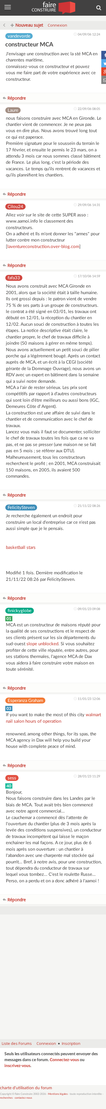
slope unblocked (42, 644)
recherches (6, 1098)
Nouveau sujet (28, 25)
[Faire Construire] (53, 7)
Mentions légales (58, 1094)
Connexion (57, 25)
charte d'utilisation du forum (26, 1088)
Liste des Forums (17, 1043)
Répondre (16, 98)
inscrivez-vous (17, 1066)
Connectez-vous (64, 1060)
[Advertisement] (53, 980)
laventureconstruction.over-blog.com (43, 246)
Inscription (71, 1043)
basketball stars (21, 547)
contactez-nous (23, 1098)
